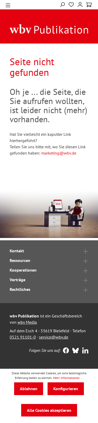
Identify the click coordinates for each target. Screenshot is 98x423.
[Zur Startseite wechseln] (49, 28)
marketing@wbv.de (58, 153)
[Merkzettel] (71, 4)
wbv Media (27, 322)
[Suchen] (62, 4)
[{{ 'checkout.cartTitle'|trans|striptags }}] (89, 4)
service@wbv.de (53, 337)
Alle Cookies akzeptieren (49, 410)
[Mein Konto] (80, 4)
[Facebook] (64, 351)
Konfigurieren (65, 388)
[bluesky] (74, 351)
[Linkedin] (84, 351)
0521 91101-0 (23, 337)
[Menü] (7, 5)
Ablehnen (28, 388)
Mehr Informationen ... (68, 378)
